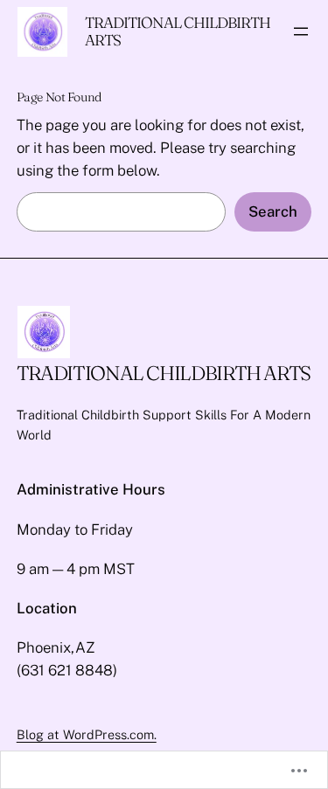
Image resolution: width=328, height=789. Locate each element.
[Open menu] (300, 31)
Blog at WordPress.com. (87, 734)
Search (272, 211)
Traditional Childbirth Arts (177, 31)
